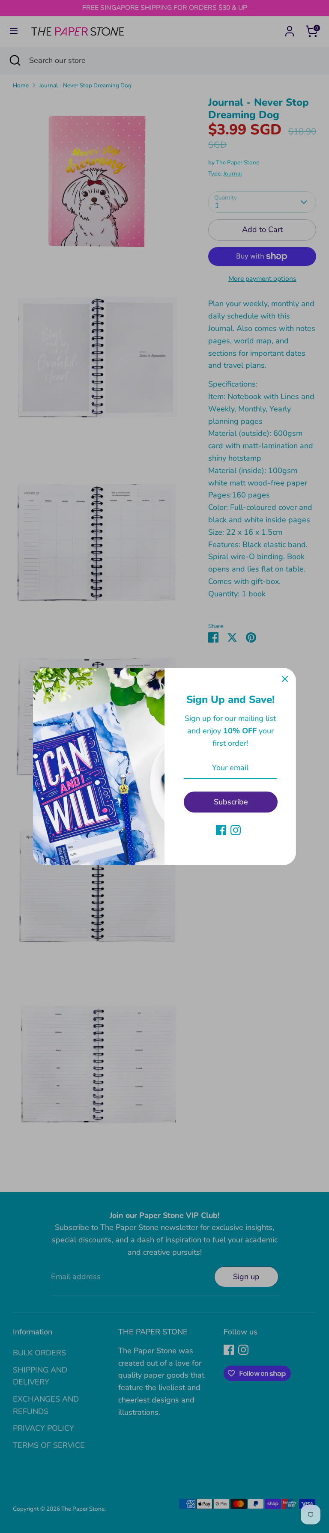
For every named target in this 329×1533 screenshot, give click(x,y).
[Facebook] (221, 830)
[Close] (284, 679)
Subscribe (231, 802)
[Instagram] (235, 830)
